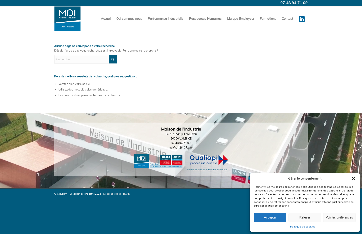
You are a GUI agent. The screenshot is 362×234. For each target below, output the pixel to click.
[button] (354, 178)
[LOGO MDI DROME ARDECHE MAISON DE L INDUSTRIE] (67, 18)
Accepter (270, 217)
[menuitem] (106, 18)
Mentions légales (112, 193)
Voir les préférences (339, 217)
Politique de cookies (302, 226)
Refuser (304, 217)
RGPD (126, 193)
